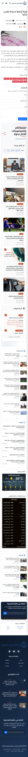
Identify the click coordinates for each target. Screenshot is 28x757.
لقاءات (7, 663)
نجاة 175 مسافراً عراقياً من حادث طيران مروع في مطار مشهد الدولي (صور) (14, 208)
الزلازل (25, 79)
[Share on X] (23, 27)
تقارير (21, 666)
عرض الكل (4, 133)
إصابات (21, 81)
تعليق (25, 106)
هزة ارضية (20, 79)
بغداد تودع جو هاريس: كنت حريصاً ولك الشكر (11, 404)
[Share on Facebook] (25, 27)
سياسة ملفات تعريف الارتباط (17, 751)
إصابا (25, 81)
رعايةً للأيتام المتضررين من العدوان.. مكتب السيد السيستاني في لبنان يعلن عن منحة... (10, 395)
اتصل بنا (7, 751)
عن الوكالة (23, 749)
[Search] (10, 3)
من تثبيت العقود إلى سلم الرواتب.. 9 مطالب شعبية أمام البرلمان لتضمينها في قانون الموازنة (10, 706)
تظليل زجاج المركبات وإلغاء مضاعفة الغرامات (15, 297)
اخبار (21, 660)
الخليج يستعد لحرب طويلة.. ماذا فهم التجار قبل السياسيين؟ (11, 411)
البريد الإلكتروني (23, 100)
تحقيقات (7, 660)
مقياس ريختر (15, 81)
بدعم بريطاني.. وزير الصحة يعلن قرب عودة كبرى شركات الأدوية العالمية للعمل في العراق (9, 694)
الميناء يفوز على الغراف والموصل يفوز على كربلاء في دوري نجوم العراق (11, 355)
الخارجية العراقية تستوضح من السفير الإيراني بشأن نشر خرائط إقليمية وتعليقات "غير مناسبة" (14, 268)
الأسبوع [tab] (18, 150)
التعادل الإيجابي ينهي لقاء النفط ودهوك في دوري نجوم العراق (11, 379)
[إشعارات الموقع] (6, 3)
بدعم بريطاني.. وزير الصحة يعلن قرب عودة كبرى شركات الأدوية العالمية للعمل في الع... (11, 363)
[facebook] (18, 651)
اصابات (15, 79)
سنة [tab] (8, 150)
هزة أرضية (6, 79)
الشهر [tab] (12, 150)
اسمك (25, 94)
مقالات (7, 666)
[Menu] (2, 3)
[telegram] (9, 651)
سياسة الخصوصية (7, 749)
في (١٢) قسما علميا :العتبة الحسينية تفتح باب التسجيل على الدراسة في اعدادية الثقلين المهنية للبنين (15, 323)
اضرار (11, 79)
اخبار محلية (21, 663)
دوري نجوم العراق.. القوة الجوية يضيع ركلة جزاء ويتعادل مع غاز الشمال (14, 238)
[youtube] (14, 651)
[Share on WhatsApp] (21, 27)
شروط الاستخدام (16, 749)
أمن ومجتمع (20, 24)
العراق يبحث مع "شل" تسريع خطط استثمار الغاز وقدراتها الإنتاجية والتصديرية (11, 386)
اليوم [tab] (22, 150)
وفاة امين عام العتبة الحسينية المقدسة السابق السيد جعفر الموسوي (14, 179)
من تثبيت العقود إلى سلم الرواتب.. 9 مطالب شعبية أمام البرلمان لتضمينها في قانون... (10, 371)
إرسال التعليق (22, 119)
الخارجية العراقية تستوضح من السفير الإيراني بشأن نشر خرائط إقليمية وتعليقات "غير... (11, 586)
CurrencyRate (22, 549)
